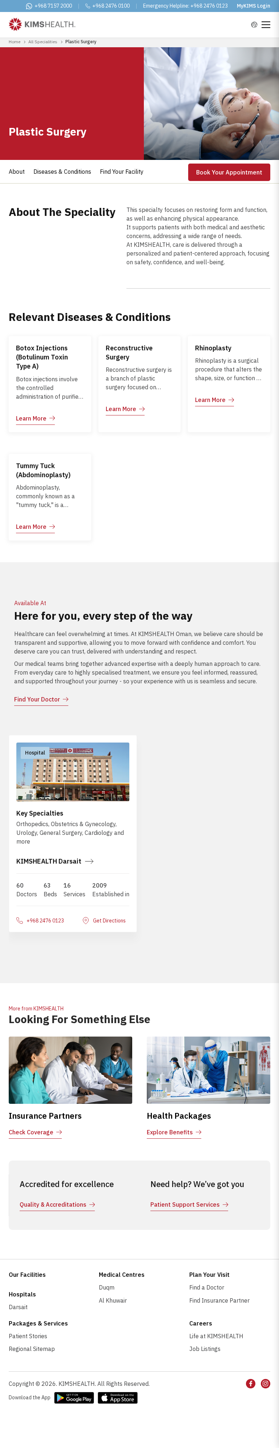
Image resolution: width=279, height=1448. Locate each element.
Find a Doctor (206, 1287)
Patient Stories (28, 1336)
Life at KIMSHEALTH (216, 1336)
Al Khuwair (113, 1300)
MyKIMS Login (253, 6)
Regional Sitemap (32, 1348)
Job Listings (205, 1348)
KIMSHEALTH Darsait (48, 861)
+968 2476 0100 (111, 6)
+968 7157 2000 (53, 6)
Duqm (106, 1287)
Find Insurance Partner (219, 1300)
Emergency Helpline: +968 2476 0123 (185, 6)
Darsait (18, 1307)
